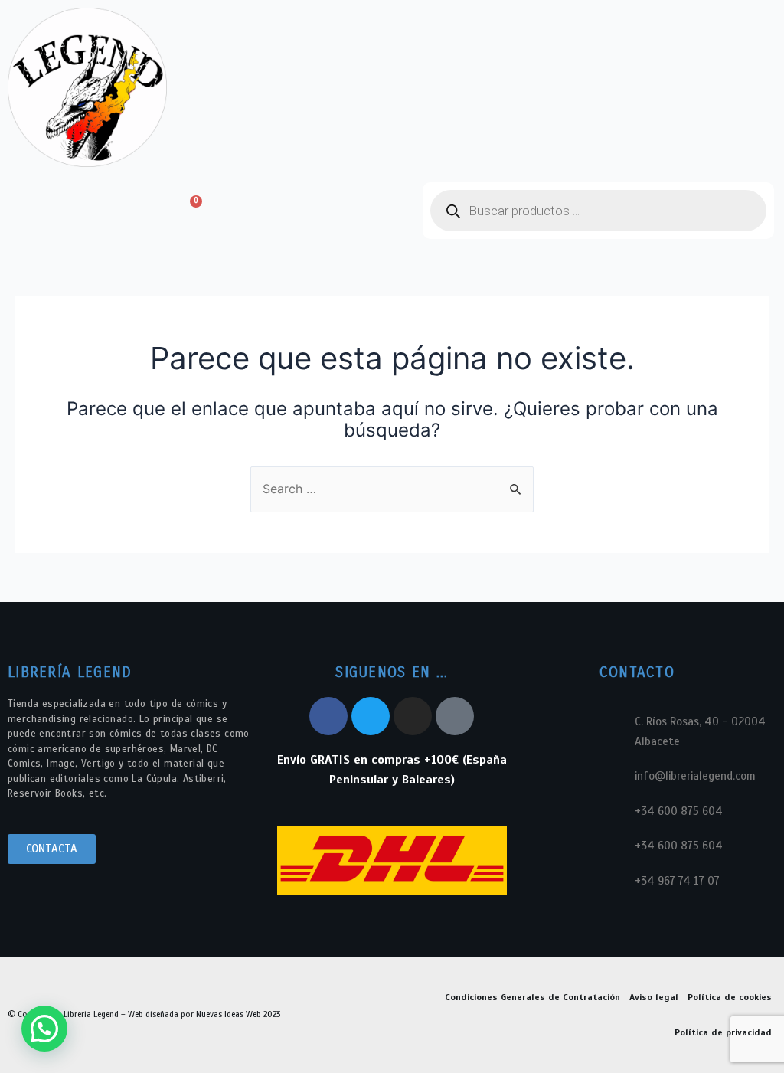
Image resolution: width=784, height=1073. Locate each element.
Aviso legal (653, 997)
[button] (76, 211)
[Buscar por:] (392, 488)
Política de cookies (730, 997)
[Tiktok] (455, 716)
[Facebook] (328, 716)
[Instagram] (413, 716)
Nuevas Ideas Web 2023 (238, 1014)
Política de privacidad (723, 1032)
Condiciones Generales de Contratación (532, 997)
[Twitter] (370, 716)
